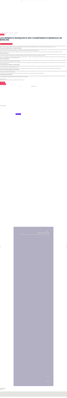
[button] (6, 44)
